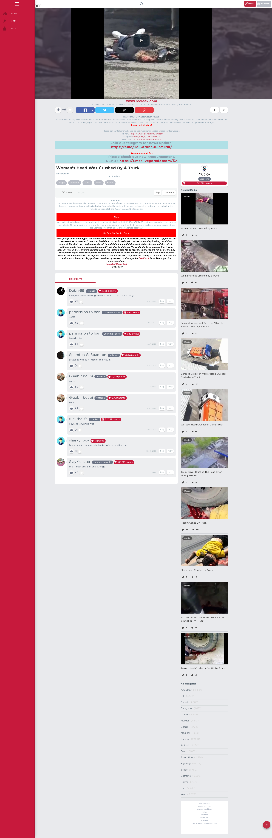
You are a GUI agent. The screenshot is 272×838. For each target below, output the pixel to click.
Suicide (185, 739)
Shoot (184, 702)
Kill (182, 696)
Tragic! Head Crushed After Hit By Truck (203, 668)
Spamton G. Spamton (87, 355)
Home (14, 14)
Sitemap (204, 820)
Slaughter (186, 708)
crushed (74, 183)
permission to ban (84, 312)
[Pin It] (144, 110)
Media (187, 197)
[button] (141, 40)
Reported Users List (116, 264)
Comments (75, 279)
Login (251, 4)
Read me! (204, 815)
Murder (185, 721)
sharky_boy (79, 440)
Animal (185, 745)
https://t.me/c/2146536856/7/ (147, 139)
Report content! (204, 806)
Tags (13, 29)
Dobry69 (76, 290)
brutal (110, 183)
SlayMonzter (80, 462)
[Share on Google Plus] (124, 110)
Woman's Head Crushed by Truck (199, 228)
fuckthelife (78, 419)
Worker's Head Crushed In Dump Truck (202, 425)
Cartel (184, 727)
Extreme (186, 776)
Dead (184, 751)
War (183, 794)
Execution (187, 757)
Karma (185, 782)
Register (265, 4)
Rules (204, 812)
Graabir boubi (81, 376)
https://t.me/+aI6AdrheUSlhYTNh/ (147, 134)
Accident (186, 690)
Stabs (184, 770)
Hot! (13, 21)
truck (87, 183)
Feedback (144, 258)
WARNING (204, 817)
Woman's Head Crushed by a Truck (200, 276)
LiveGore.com (207, 823)
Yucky (204, 174)
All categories (188, 684)
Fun (183, 788)
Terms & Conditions (204, 809)
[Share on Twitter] (104, 110)
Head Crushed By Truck (194, 523)
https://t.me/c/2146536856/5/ (146, 137)
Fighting (186, 764)
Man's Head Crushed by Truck (197, 570)
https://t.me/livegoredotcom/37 (148, 161)
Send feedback (204, 803)
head (98, 183)
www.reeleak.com (141, 101)
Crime (184, 714)
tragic (61, 183)
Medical (185, 733)
